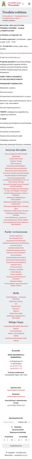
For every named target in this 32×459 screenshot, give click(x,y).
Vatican (16, 341)
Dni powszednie (18, 430)
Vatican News (16, 306)
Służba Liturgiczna (16, 236)
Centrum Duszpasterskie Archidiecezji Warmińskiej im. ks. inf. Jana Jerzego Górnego (16, 180)
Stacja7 (24, 455)
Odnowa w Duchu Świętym (16, 253)
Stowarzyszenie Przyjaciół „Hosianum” (16, 278)
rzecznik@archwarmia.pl (16, 405)
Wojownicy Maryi (16, 281)
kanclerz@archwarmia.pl (16, 390)
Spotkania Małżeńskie (16, 248)
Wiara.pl (16, 311)
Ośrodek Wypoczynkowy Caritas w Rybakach (16, 194)
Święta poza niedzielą (17, 432)
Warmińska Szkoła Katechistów (16, 171)
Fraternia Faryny (16, 265)
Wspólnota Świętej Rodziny (16, 250)
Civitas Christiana (16, 274)
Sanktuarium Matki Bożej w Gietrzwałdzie (16, 198)
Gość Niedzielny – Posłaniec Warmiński (16, 298)
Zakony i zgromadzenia (16, 333)
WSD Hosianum (16, 163)
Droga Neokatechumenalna (16, 257)
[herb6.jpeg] (4, 3)
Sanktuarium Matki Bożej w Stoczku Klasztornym (16, 203)
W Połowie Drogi (16, 267)
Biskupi (16, 329)
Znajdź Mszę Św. (16, 446)
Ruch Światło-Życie (16, 238)
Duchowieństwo (16, 331)
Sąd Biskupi (16, 156)
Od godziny (9, 437)
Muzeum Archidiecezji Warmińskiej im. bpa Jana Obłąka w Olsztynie (16, 190)
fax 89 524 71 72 (16, 368)
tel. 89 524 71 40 (16, 366)
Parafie (16, 336)
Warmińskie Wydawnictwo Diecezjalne (16, 317)
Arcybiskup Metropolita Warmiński (16, 326)
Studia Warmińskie (16, 313)
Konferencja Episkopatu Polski (16, 338)
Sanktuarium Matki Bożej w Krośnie (16, 211)
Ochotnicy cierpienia (16, 269)
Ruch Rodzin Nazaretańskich (16, 260)
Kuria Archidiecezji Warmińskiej (16, 154)
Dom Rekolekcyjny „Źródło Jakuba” (16, 220)
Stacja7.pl (16, 309)
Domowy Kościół (16, 245)
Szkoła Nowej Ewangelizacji (16, 262)
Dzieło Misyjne (16, 272)
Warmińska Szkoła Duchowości (16, 168)
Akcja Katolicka (16, 255)
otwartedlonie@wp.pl (12, 57)
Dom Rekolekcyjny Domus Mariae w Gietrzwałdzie (16, 223)
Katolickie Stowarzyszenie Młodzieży (16, 243)
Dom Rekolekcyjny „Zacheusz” (16, 217)
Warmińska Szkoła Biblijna (16, 166)
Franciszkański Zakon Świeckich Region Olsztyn (16, 285)
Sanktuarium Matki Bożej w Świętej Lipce (16, 207)
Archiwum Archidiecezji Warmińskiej (16, 173)
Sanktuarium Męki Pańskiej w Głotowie (16, 214)
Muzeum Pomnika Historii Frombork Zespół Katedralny (16, 185)
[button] (23, 4)
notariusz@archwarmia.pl (16, 396)
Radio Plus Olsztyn (16, 301)
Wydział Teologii (16, 161)
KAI (16, 304)
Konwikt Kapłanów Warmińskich (16, 175)
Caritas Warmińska (16, 159)
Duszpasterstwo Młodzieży (16, 241)
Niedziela (17, 427)
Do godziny (23, 437)
